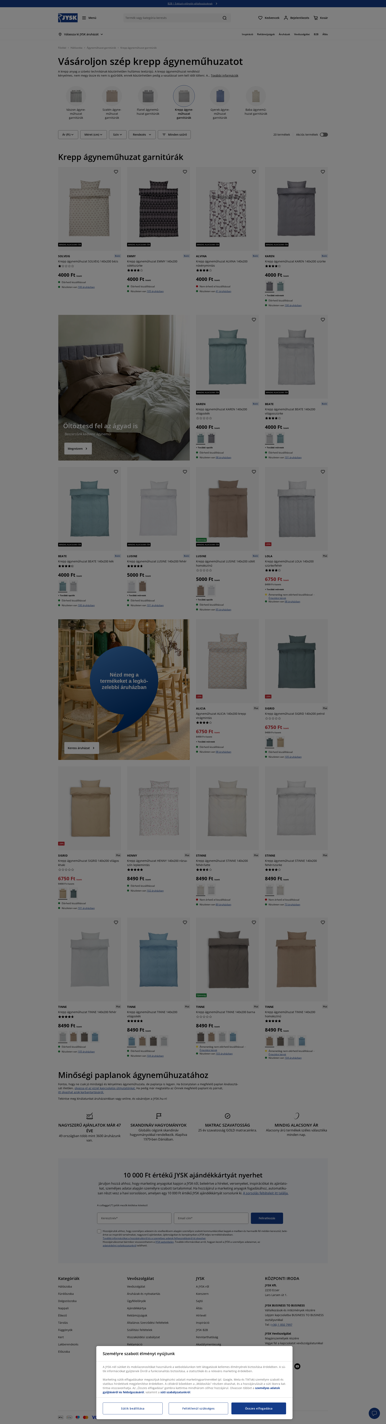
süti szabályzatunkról (175, 1392)
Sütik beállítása (132, 1408)
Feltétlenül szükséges (198, 1408)
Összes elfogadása (259, 1408)
